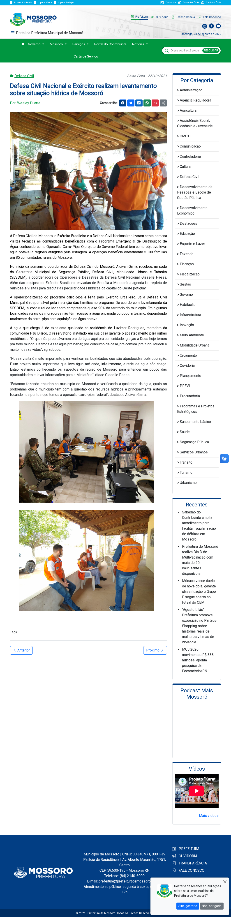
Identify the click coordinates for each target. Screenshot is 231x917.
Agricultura (188, 110)
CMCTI (185, 136)
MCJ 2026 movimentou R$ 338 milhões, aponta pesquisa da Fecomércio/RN (198, 660)
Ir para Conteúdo (23, 2)
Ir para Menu (45, 2)
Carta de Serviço (86, 56)
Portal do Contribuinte (110, 44)
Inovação (187, 325)
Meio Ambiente (192, 335)
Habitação (188, 305)
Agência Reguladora (195, 100)
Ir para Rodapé (66, 2)
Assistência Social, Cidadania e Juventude (195, 123)
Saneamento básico (195, 422)
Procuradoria (190, 396)
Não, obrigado (212, 906)
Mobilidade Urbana (194, 345)
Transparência (185, 17)
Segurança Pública (194, 442)
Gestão (185, 284)
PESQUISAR (211, 50)
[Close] (224, 881)
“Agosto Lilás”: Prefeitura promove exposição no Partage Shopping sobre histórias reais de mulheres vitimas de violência (199, 625)
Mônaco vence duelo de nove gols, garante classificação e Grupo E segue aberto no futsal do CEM (199, 592)
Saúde (185, 432)
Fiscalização (190, 274)
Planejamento (190, 376)
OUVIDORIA (187, 856)
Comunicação (190, 146)
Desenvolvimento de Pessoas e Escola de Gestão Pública (195, 192)
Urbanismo (188, 482)
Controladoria (190, 156)
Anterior (23, 650)
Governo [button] (35, 44)
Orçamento (188, 355)
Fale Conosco (211, 17)
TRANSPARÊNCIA (192, 863)
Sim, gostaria (187, 906)
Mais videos (209, 815)
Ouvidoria (161, 17)
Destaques (188, 223)
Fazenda (186, 254)
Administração (191, 90)
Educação (187, 233)
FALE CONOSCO (191, 870)
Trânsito (186, 462)
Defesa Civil (24, 76)
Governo (186, 294)
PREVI (185, 386)
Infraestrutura (190, 315)
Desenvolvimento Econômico (192, 210)
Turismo (186, 472)
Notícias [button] (138, 44)
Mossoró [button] (57, 44)
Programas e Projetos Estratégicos (196, 409)
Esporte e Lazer (192, 244)
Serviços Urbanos (194, 452)
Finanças (187, 264)
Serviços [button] (79, 44)
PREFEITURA (188, 849)
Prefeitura (141, 16)
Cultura (185, 166)
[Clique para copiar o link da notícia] (163, 102)
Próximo (153, 650)
